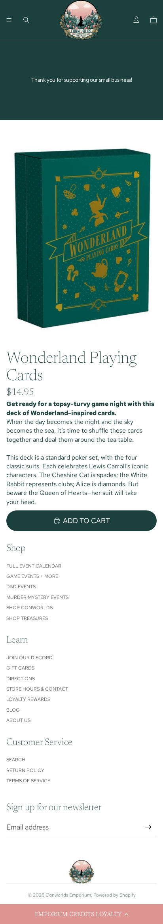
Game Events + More (32, 576)
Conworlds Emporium (68, 895)
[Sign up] (148, 827)
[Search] (26, 20)
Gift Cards (20, 668)
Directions (20, 679)
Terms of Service (28, 781)
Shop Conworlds (29, 607)
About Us (18, 720)
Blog (13, 710)
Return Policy (25, 770)
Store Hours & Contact (37, 689)
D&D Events (21, 586)
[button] (81, 914)
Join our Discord (29, 657)
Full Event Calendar (33, 566)
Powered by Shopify (114, 895)
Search (15, 760)
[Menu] (9, 20)
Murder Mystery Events (37, 597)
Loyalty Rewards (28, 699)
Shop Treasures (27, 618)
